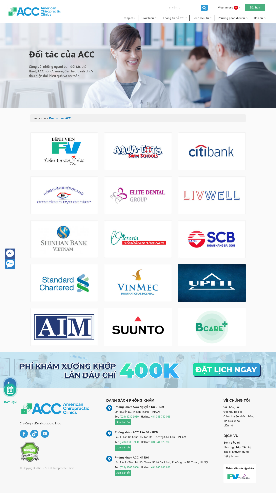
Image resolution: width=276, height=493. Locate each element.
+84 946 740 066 (160, 416)
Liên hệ (228, 425)
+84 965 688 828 (160, 467)
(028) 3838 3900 (129, 442)
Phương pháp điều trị (231, 18)
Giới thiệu (147, 18)
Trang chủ (128, 18)
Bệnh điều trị (201, 18)
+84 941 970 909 (160, 442)
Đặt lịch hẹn (231, 456)
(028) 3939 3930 (129, 416)
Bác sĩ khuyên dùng (236, 451)
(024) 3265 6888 (129, 467)
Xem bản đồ (123, 422)
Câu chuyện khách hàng (239, 416)
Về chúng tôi (231, 407)
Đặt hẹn (255, 7)
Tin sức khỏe (231, 420)
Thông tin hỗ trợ (173, 18)
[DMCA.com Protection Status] (29, 452)
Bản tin (258, 18)
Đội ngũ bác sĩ (232, 411)
